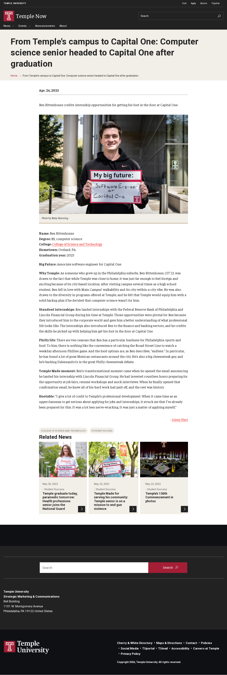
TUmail (163, 648)
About (63, 25)
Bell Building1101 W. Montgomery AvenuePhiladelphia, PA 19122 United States (28, 606)
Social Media (130, 648)
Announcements (45, 25)
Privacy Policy (130, 654)
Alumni (203, 3)
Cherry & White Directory (135, 643)
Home (14, 75)
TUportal (215, 3)
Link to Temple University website (27, 647)
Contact (191, 643)
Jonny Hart (180, 419)
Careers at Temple (206, 648)
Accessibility (180, 648)
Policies (206, 643)
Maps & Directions (169, 643)
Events (23, 25)
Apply (193, 3)
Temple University (15, 3)
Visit (184, 3)
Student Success (102, 430)
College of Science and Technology (77, 244)
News (7, 25)
